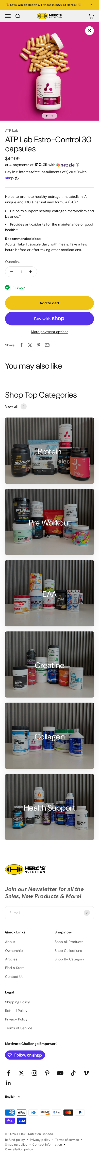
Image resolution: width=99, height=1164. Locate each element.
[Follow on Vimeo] (86, 1073)
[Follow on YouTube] (60, 1073)
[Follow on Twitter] (21, 1073)
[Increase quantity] (30, 272)
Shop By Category (69, 959)
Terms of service (67, 1140)
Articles (11, 959)
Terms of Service (18, 1028)
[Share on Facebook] (21, 345)
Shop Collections (68, 950)
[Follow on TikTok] (73, 1073)
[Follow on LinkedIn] (8, 1082)
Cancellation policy (19, 1149)
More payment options (49, 331)
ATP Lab (11, 130)
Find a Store (15, 967)
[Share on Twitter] (30, 345)
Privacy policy (40, 1140)
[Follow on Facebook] (8, 1073)
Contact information (47, 1145)
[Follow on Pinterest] (47, 1073)
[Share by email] (47, 345)
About (10, 941)
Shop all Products (69, 941)
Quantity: (12, 261)
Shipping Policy (17, 1002)
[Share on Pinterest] (38, 345)
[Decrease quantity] (11, 272)
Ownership (14, 950)
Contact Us (14, 976)
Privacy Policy (16, 1019)
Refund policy (15, 1140)
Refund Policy (16, 1010)
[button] (49, 164)
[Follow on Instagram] (34, 1073)
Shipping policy (16, 1145)
